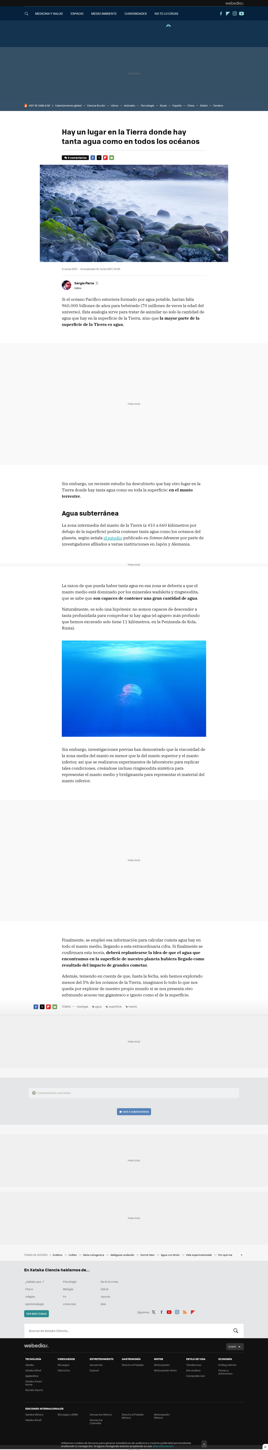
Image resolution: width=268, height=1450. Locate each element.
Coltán (73, 1255)
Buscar (235, 1330)
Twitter (99, 157)
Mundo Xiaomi (34, 1390)
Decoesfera (193, 1370)
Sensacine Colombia (96, 1421)
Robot (204, 105)
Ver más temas (36, 1313)
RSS (185, 1311)
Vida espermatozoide (199, 1255)
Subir (232, 1346)
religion (30, 1296)
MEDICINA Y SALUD (49, 13)
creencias (69, 1304)
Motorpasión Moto (165, 1370)
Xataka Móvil (33, 1370)
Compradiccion (195, 1376)
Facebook (221, 13)
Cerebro (218, 105)
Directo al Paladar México (133, 1416)
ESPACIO (77, 13)
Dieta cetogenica (94, 1255)
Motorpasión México (162, 1416)
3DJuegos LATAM (67, 1414)
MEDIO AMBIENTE (104, 13)
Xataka (29, 1365)
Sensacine (96, 1365)
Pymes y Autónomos (225, 1371)
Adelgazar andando (122, 1255)
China (190, 105)
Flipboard (227, 13)
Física (29, 1289)
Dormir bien (147, 1255)
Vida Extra (63, 1370)
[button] (86, 283)
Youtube (241, 13)
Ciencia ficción (96, 105)
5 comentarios (77, 157)
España (177, 105)
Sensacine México (101, 1414)
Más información (163, 1446)
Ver (136, 1111)
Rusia (163, 105)
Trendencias (193, 1365)
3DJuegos (63, 1365)
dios (103, 1304)
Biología (68, 1289)
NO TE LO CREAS (166, 13)
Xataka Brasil (33, 1420)
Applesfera (31, 1376)
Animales (129, 105)
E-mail (111, 157)
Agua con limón (170, 1255)
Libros (114, 105)
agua (98, 1006)
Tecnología (147, 105)
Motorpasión (162, 1365)
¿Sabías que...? (34, 1282)
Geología (82, 1006)
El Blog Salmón (227, 1365)
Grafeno (58, 1255)
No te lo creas (109, 1282)
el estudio (113, 537)
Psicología (69, 1282)
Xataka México (34, 1414)
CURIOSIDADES (136, 13)
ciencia (105, 1296)
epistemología (34, 1304)
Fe (64, 1296)
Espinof (94, 1370)
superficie (115, 1006)
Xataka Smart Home (33, 1382)
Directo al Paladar (133, 1365)
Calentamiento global (68, 105)
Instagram (234, 13)
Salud (104, 1289)
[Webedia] (234, 3)
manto (133, 1006)
